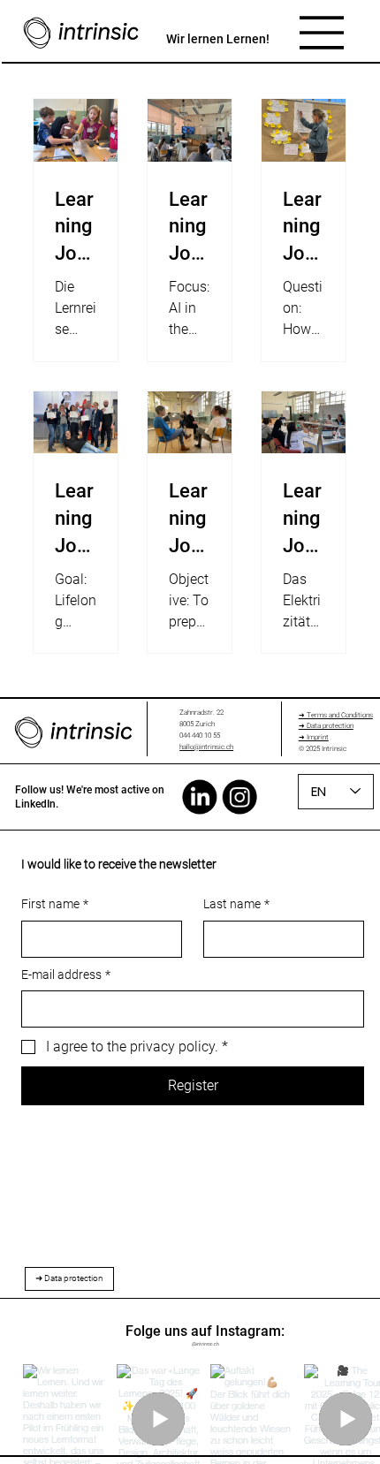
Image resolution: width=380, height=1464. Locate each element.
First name (54, 904)
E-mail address (65, 974)
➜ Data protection (326, 726)
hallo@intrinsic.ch (206, 747)
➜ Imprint (314, 737)
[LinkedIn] (200, 796)
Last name (236, 904)
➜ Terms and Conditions (336, 715)
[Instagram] (240, 796)
